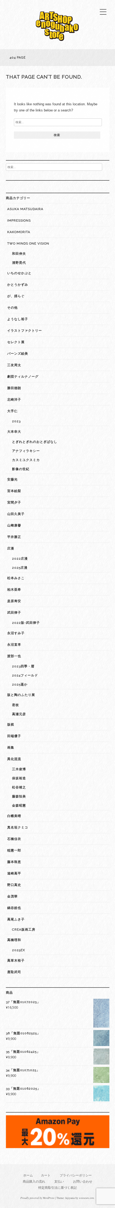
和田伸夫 (19, 253)
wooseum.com (86, 1198)
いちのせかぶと (19, 273)
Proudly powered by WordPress (37, 1198)
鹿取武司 (14, 972)
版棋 (10, 724)
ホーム (28, 1175)
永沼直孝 (14, 644)
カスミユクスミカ (26, 460)
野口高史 (14, 885)
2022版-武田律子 (26, 623)
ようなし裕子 (17, 319)
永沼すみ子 (16, 633)
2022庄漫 (20, 558)
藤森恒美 (19, 796)
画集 (10, 747)
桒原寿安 (14, 601)
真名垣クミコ (17, 827)
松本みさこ (16, 578)
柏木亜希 (14, 589)
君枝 (15, 705)
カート (46, 1175)
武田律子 (14, 612)
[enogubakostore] (57, 42)
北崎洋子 (14, 399)
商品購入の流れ (34, 1181)
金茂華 (12, 896)
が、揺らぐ (16, 296)
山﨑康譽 (14, 525)
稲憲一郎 (14, 850)
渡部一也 (14, 656)
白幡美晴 (14, 816)
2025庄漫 (20, 568)
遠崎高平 (14, 873)
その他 (12, 307)
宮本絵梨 (14, 491)
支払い (59, 1181)
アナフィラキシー (26, 451)
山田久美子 (16, 514)
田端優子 (14, 736)
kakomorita (18, 232)
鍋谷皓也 (14, 908)
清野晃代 (19, 263)
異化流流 (14, 759)
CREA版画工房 (23, 929)
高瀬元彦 (19, 714)
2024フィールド (25, 675)
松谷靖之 (19, 787)
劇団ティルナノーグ (23, 376)
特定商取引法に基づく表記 (57, 1187)
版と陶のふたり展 (21, 695)
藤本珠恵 (14, 862)
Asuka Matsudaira (25, 209)
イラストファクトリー (24, 330)
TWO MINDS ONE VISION (28, 243)
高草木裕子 (16, 960)
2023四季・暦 (23, 666)
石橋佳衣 (14, 839)
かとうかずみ (17, 284)
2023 (16, 421)
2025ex (18, 950)
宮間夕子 (14, 502)
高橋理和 (14, 940)
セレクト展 (16, 342)
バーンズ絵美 (17, 353)
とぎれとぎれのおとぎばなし (34, 442)
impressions (19, 220)
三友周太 (14, 365)
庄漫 (10, 548)
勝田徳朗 (14, 388)
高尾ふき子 (16, 919)
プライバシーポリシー (76, 1175)
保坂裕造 (19, 778)
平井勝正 (14, 537)
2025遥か (20, 684)
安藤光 (12, 479)
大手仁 (12, 411)
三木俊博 (19, 769)
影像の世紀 (20, 469)
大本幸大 (14, 431)
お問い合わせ (82, 1181)
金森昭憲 (19, 805)
